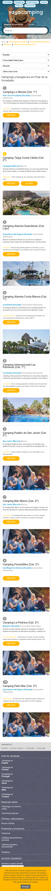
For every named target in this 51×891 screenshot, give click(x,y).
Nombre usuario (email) (12, 863)
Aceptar (25, 886)
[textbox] (25, 31)
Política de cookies (30, 882)
